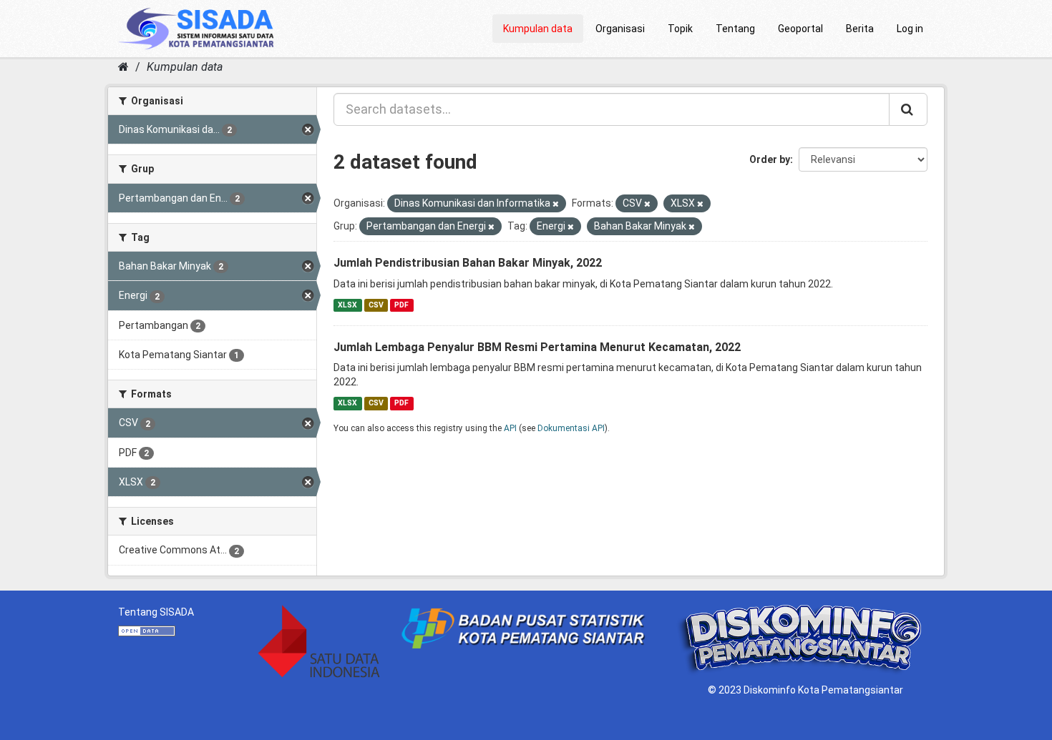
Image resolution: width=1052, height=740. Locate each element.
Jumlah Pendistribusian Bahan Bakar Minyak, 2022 (467, 263)
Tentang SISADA (156, 612)
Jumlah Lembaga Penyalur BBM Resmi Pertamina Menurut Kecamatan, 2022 (537, 347)
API (510, 428)
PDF (401, 305)
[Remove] (555, 204)
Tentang (735, 28)
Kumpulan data (538, 28)
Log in (910, 28)
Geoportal (800, 28)
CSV (376, 305)
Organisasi (620, 28)
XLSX (347, 305)
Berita (860, 28)
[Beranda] (123, 67)
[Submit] (908, 109)
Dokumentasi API (571, 428)
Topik (680, 28)
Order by (769, 159)
